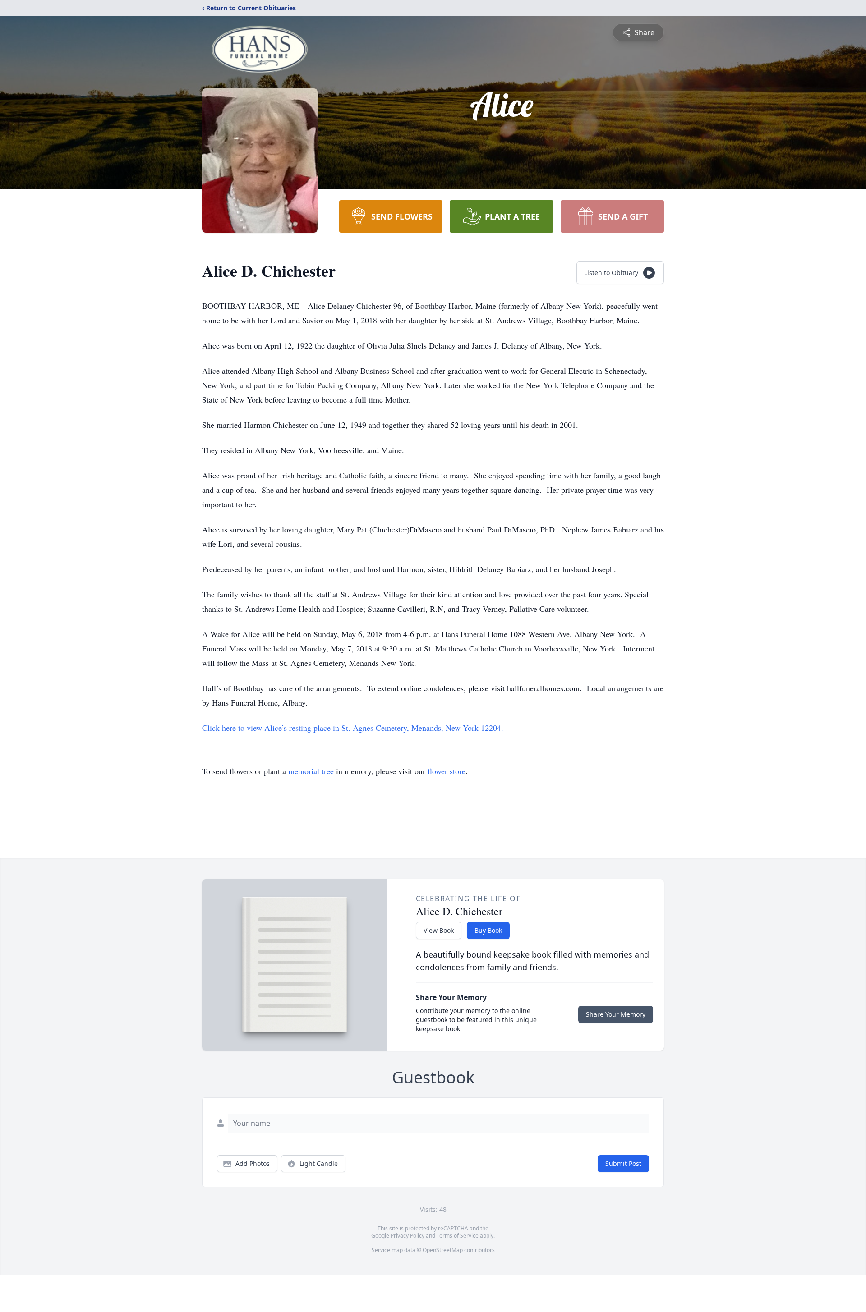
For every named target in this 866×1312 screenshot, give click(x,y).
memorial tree (311, 771)
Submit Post (623, 1163)
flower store (446, 771)
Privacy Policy (407, 1235)
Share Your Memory (615, 1014)
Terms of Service (458, 1235)
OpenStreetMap (443, 1250)
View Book (439, 930)
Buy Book (488, 930)
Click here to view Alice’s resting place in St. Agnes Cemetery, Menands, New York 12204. (352, 727)
